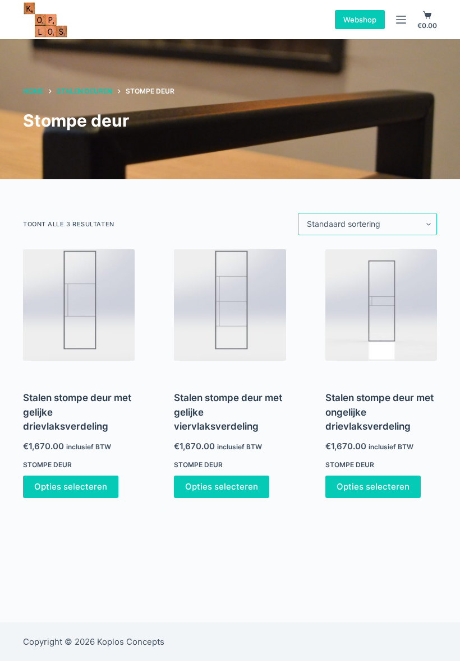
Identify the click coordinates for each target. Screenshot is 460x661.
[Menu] (401, 20)
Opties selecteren (70, 486)
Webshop (359, 19)
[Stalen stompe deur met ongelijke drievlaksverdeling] (381, 305)
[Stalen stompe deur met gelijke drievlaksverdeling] (79, 305)
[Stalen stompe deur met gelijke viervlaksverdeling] (230, 305)
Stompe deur (47, 464)
